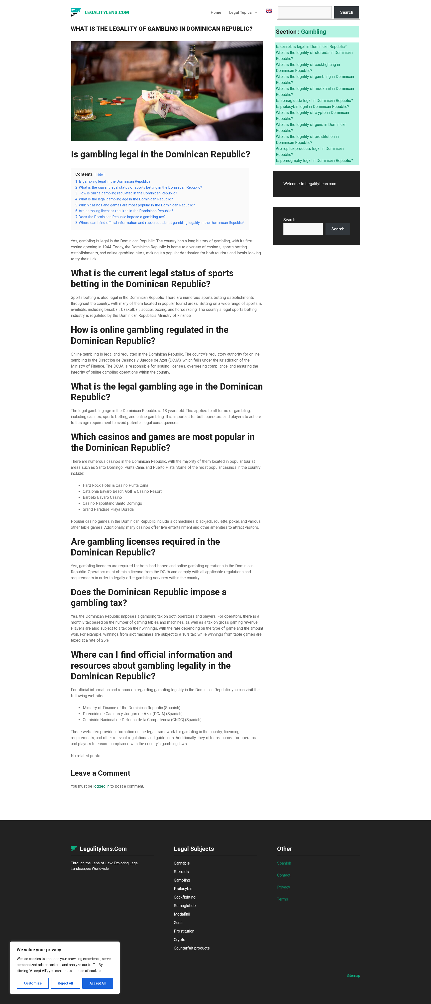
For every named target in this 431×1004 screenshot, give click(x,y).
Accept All (98, 983)
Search (346, 12)
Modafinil (182, 914)
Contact (283, 875)
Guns (178, 922)
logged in (101, 786)
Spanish (284, 863)
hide (100, 174)
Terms (282, 899)
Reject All (65, 983)
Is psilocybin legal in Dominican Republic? (312, 106)
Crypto (179, 939)
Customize (33, 983)
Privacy (283, 887)
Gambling (313, 31)
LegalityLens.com (107, 12)
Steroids (181, 871)
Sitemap (353, 975)
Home (216, 12)
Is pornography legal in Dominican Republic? (314, 160)
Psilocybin (183, 888)
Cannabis (182, 863)
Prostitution (184, 931)
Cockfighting (185, 897)
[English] (267, 12)
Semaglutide (185, 905)
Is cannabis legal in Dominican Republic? (311, 46)
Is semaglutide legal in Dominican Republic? (314, 100)
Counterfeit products (192, 948)
